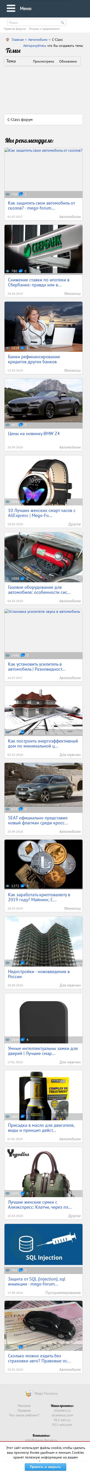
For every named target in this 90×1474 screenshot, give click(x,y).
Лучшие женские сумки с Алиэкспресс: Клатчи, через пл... (40, 1204)
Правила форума (15, 29)
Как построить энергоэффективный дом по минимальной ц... (43, 743)
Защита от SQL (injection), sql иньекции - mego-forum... (36, 1281)
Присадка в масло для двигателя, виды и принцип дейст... (41, 1127)
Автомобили (38, 39)
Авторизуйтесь (35, 45)
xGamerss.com (62, 1415)
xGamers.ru (62, 1410)
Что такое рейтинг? (24, 1415)
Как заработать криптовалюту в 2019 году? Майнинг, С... (39, 897)
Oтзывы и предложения (44, 29)
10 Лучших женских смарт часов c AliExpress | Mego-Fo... (42, 512)
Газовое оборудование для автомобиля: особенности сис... (39, 589)
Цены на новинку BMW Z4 (34, 433)
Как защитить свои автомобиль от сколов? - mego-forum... (41, 205)
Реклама (24, 1405)
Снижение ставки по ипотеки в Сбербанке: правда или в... (39, 282)
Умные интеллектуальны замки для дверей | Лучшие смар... (43, 1050)
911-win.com (62, 1424)
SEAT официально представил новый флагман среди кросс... (38, 820)
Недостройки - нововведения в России (39, 974)
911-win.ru (62, 1420)
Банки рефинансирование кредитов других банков (34, 359)
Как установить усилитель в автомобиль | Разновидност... (37, 666)
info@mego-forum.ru (41, 1440)
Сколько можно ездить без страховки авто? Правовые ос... (39, 1358)
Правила (24, 1410)
